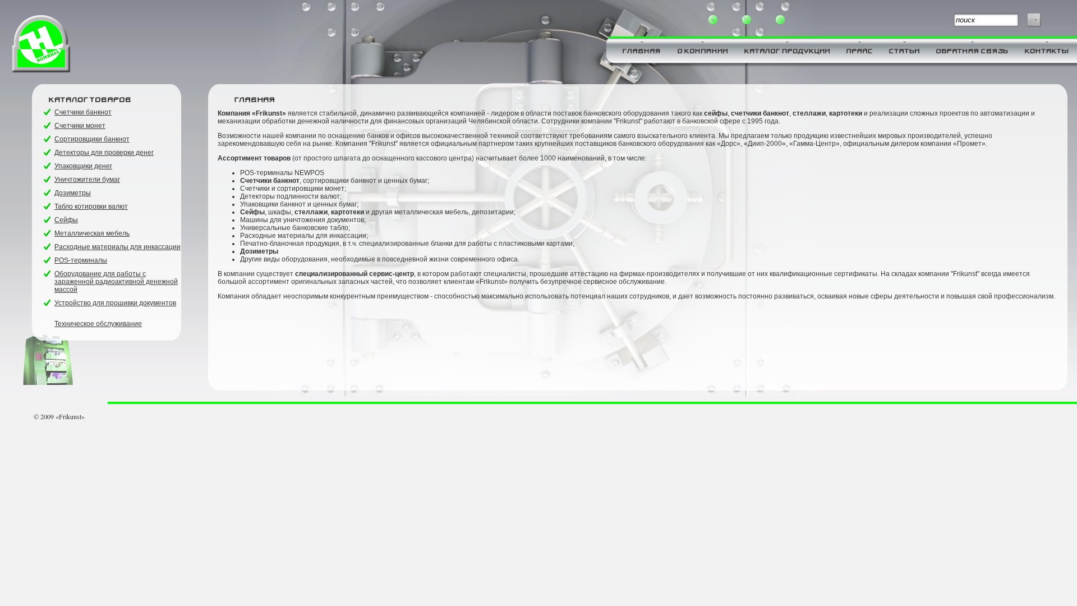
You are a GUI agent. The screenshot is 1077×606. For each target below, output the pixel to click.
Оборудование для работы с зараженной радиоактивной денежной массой (116, 281)
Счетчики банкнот (83, 112)
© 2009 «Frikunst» (59, 416)
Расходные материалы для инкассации (117, 247)
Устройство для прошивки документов (115, 303)
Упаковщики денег (83, 166)
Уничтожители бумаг (87, 179)
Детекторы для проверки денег (104, 153)
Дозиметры (72, 193)
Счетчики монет (79, 126)
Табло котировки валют (91, 206)
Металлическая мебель (92, 233)
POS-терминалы (80, 260)
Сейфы (66, 220)
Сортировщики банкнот (92, 139)
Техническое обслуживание (98, 324)
